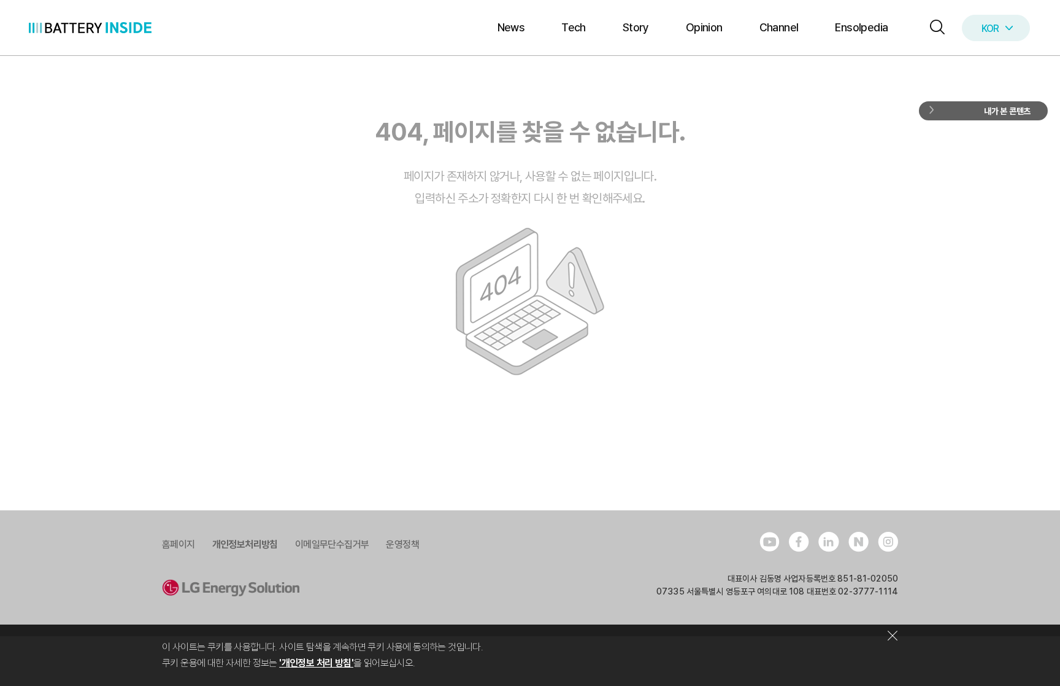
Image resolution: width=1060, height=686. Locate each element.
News (511, 27)
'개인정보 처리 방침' (316, 663)
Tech (573, 27)
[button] (934, 28)
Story (636, 27)
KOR (990, 28)
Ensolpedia (861, 27)
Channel (779, 27)
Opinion (704, 27)
